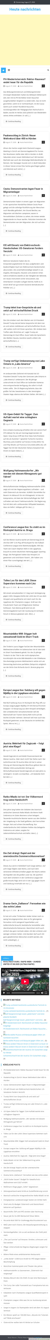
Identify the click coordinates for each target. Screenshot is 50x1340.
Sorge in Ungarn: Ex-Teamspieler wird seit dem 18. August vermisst (26, 1309)
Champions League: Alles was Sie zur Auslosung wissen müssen (25, 1301)
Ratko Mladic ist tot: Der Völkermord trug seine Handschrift (22, 1161)
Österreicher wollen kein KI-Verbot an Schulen (22, 1322)
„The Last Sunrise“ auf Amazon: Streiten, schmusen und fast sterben (25, 1241)
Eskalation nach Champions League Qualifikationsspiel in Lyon (26, 1294)
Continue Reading (14, 121)
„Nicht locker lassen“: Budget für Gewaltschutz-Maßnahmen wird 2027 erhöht (22, 1181)
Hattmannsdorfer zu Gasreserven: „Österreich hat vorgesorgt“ (23, 1272)
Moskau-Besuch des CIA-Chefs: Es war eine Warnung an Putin (25, 1279)
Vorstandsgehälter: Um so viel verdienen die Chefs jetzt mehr (25, 1233)
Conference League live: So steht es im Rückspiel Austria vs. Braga (26, 1127)
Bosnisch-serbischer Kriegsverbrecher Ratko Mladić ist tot (26, 1195)
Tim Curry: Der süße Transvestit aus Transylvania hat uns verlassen (26, 1287)
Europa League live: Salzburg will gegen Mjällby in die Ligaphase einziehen (25, 1150)
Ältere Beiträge (8, 958)
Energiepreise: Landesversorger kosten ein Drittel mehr (25, 1200)
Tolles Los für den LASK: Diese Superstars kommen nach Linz (25, 1135)
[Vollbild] (46, 993)
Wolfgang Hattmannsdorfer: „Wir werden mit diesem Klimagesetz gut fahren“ (22, 473)
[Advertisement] (25, 40)
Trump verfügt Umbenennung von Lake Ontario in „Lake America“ (25, 1105)
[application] (25, 981)
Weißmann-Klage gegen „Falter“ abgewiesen (21, 1187)
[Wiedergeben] (4, 993)
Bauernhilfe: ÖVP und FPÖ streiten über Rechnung (23, 1212)
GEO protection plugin (43, 1339)
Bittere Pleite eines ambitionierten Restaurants (22, 1254)
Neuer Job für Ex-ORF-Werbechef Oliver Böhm (21, 1216)
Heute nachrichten (25, 9)
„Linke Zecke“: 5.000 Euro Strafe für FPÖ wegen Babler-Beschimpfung (25, 1260)
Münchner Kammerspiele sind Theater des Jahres (23, 1266)
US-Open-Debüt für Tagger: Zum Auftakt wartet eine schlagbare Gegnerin (20, 417)
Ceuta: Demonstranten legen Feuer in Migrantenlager (24, 1085)
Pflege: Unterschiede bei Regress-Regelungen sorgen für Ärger (26, 1248)
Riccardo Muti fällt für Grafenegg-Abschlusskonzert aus (25, 1220)
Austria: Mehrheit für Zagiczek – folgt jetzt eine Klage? (25, 1156)
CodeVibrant (38, 1338)
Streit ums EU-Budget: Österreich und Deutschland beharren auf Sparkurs (23, 1205)
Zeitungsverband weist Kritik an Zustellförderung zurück (26, 1191)
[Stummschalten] (42, 993)
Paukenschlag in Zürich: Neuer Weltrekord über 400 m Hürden (25, 1079)
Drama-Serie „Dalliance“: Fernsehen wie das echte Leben (26, 1175)
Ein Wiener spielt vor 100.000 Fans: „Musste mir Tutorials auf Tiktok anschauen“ (26, 1316)
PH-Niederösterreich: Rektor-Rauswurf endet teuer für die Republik (26, 1071)
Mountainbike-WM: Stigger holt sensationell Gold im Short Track (26, 1142)
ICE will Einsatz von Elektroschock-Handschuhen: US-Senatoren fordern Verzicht (23, 248)
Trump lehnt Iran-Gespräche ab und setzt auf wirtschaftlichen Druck (21, 1098)
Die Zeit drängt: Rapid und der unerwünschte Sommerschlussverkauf (21, 1169)
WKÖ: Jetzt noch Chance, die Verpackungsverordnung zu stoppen (26, 1226)
